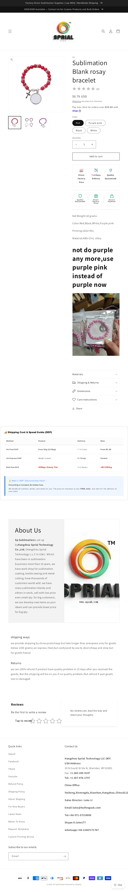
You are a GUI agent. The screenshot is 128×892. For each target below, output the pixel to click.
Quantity (76, 137)
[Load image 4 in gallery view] (43, 122)
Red (78, 122)
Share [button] (79, 408)
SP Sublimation (59, 884)
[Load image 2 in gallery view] (29, 122)
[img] (83, 89)
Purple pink (95, 122)
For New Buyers (16, 806)
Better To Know (16, 821)
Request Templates (18, 829)
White (93, 130)
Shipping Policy (16, 791)
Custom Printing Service (21, 836)
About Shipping (16, 799)
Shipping (76, 101)
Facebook (13, 761)
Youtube (12, 776)
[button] (10, 31)
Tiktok (11, 768)
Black (79, 130)
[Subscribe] (64, 856)
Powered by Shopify (74, 884)
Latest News (15, 814)
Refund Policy (15, 783)
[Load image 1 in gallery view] (14, 122)
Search (12, 753)
